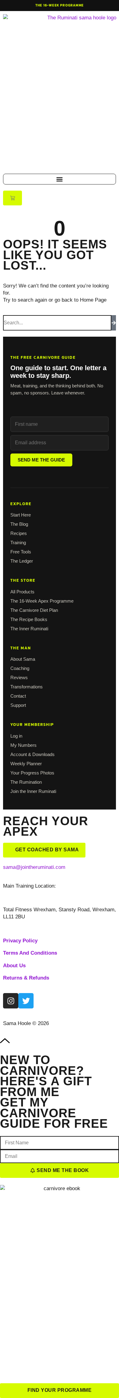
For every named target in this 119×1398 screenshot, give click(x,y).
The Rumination (26, 782)
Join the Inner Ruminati (33, 791)
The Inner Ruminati (29, 628)
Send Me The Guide (41, 459)
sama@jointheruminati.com (34, 867)
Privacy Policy (20, 941)
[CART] (12, 198)
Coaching (19, 668)
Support (18, 705)
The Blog (19, 524)
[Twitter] (26, 1000)
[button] (59, 179)
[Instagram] (10, 1000)
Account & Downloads (32, 754)
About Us (14, 965)
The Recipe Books (28, 619)
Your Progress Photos (32, 772)
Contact (18, 696)
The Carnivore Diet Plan (34, 610)
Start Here (20, 514)
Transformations (26, 686)
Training (18, 542)
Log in (16, 736)
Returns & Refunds (26, 978)
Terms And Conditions (30, 953)
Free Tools (20, 551)
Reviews (19, 677)
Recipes (18, 533)
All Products (22, 591)
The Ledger (21, 561)
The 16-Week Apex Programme (42, 601)
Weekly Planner (26, 763)
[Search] (113, 323)
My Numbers (23, 745)
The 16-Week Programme (59, 5)
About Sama (22, 659)
